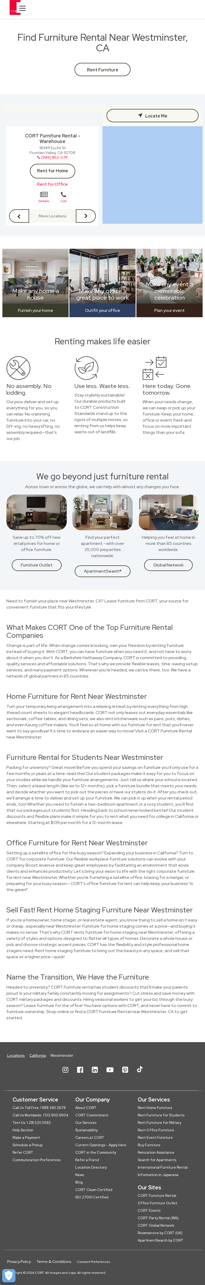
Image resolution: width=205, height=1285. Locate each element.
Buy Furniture (149, 1145)
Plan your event (169, 310)
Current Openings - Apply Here (100, 1145)
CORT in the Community (95, 1152)
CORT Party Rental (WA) (158, 1218)
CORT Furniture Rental (157, 1195)
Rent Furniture (102, 70)
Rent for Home (52, 171)
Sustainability (86, 1130)
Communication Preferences (37, 1160)
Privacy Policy (19, 1261)
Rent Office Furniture (156, 1130)
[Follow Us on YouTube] (109, 1074)
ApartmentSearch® (102, 571)
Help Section (23, 1130)
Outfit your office (102, 310)
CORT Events (149, 1210)
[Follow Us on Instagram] (65, 1074)
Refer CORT (23, 1152)
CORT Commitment (91, 1115)
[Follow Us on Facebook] (80, 1074)
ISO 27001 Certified (91, 1197)
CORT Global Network (156, 1225)
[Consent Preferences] (8, 1275)
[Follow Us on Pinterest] (125, 1074)
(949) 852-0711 (54, 157)
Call (63, 201)
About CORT (86, 1107)
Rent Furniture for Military (159, 1122)
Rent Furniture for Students (161, 1115)
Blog (79, 1182)
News (79, 1175)
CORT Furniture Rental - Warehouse (52, 138)
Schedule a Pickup (27, 1145)
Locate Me (155, 116)
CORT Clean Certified (93, 1190)
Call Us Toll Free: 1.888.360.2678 (39, 1107)
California (37, 1055)
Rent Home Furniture (155, 1107)
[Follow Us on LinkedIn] (95, 1074)
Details (43, 201)
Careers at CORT (89, 1137)
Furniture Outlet (37, 565)
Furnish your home (35, 310)
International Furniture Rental (163, 1167)
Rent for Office (52, 184)
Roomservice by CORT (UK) (160, 1233)
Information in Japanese (158, 1175)
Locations (16, 1055)
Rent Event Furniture (155, 1137)
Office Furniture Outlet (157, 1203)
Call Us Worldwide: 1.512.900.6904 (40, 1115)
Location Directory (91, 1167)
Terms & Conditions (53, 1261)
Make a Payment (26, 1137)
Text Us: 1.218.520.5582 (32, 1122)
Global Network (168, 565)
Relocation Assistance (156, 1152)
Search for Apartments (157, 1160)
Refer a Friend (87, 1160)
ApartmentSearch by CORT (160, 1240)
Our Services (85, 1122)
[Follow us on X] (140, 1074)
